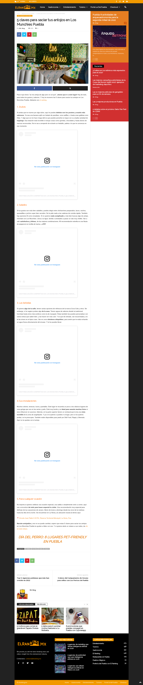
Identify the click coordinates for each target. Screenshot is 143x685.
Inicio (18, 13)
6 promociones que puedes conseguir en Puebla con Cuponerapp (76, 628)
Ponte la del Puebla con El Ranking (105, 663)
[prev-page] (84, 604)
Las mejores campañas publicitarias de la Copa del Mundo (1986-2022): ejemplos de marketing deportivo (109, 82)
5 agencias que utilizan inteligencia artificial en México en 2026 (76, 668)
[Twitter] (123, 1)
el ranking (43, 100)
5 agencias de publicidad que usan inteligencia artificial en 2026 (77, 657)
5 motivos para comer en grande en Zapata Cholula (27, 627)
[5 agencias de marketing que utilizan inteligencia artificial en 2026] (60, 647)
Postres (34, 549)
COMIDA (28, 549)
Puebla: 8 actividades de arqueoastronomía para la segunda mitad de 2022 (105, 17)
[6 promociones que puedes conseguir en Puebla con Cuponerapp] (77, 616)
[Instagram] (120, 1)
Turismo (82, 7)
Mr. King (22, 28)
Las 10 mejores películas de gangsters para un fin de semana (108, 93)
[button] (125, 7)
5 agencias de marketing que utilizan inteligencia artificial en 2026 (78, 646)
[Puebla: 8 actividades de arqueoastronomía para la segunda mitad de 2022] (109, 36)
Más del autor (41, 604)
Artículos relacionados (26, 604)
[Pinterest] (29, 34)
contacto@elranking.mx (33, 659)
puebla (41, 549)
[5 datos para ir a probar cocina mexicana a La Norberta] (52, 616)
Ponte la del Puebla (99, 7)
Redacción (96, 87)
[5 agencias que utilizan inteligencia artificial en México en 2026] (60, 669)
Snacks (47, 549)
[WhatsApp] (34, 34)
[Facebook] (116, 1)
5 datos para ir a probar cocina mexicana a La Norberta (51, 628)
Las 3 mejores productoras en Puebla (107, 102)
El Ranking (96, 653)
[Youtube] (127, 1)
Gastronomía (53, 7)
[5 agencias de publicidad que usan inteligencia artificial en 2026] (60, 658)
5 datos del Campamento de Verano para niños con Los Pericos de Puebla (72, 579)
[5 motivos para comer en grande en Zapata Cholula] (28, 616)
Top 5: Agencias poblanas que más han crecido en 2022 (33, 579)
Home (42, 7)
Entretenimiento (69, 7)
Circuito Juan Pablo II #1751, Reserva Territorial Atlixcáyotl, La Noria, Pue (45, 518)
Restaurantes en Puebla (28, 13)
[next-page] (87, 604)
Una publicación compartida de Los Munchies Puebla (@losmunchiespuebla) (52, 196)
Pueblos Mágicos (99, 660)
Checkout (114, 7)
